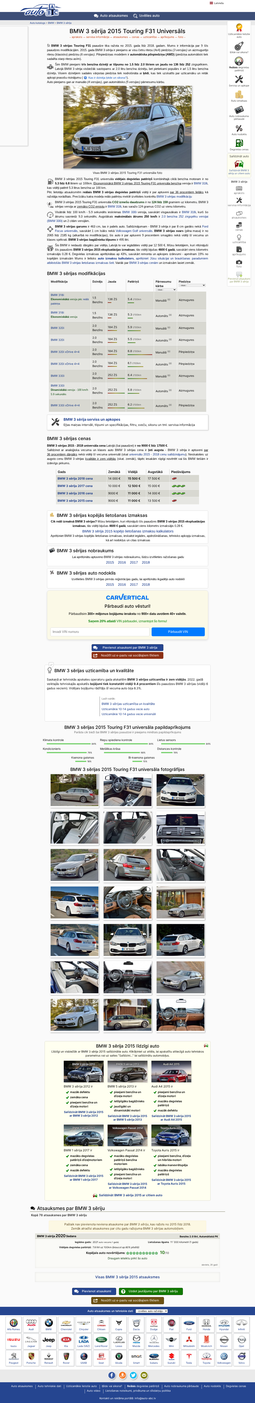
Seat (101, 1362)
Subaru (154, 1362)
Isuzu (14, 1346)
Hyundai (224, 1329)
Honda (206, 1329)
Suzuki (171, 1362)
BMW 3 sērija (64, 22)
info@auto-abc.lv (145, 1398)
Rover (66, 1362)
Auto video (93, 1390)
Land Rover (101, 1346)
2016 (122, 562)
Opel (241, 1346)
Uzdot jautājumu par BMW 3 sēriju (153, 1291)
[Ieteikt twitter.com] (133, 1375)
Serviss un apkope (239, 85)
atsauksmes (239, 217)
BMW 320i (57, 327)
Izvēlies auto (149, 16)
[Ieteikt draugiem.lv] (122, 1375)
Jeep (48, 1346)
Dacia (136, 1329)
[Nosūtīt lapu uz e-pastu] (143, 1375)
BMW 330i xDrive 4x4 (65, 405)
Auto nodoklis (239, 134)
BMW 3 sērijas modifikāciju (174, 196)
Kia (66, 1346)
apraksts (239, 192)
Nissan (224, 1346)
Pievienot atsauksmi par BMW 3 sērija (239, 280)
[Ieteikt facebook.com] (111, 1375)
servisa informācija (239, 205)
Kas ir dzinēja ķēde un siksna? (107, 77)
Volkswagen (224, 1362)
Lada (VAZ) (83, 1346)
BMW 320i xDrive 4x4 (65, 351)
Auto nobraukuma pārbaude (239, 117)
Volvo (241, 1362)
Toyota (206, 1362)
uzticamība (239, 241)
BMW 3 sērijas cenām (143, 262)
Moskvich (206, 1346)
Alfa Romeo (13, 1329)
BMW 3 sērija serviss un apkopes (92, 419)
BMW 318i (200, 183)
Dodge (154, 1329)
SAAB (83, 1362)
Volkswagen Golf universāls (134, 231)
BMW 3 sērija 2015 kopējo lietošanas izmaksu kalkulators (128, 531)
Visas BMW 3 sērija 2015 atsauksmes (127, 1277)
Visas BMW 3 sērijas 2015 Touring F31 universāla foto (127, 172)
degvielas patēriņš (239, 69)
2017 (134, 562)
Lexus (119, 1346)
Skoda (118, 1362)
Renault (48, 1362)
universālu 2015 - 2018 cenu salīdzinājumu (157, 454)
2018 (146, 562)
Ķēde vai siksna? (239, 52)
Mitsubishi (189, 1346)
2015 (110, 562)
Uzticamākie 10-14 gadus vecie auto (125, 709)
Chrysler (83, 1329)
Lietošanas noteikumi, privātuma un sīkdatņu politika (138, 1390)
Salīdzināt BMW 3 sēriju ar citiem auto (239, 172)
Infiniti (241, 1329)
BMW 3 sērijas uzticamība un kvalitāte (128, 704)
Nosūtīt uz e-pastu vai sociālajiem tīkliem (130, 655)
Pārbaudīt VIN (178, 631)
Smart (136, 1362)
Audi (31, 1329)
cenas (239, 229)
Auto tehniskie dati (49, 1386)
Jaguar (31, 1346)
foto (239, 266)
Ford (188, 1329)
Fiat (171, 1329)
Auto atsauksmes (114, 16)
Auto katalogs (37, 22)
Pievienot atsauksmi (96, 1291)
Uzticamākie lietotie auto (239, 35)
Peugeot (13, 1362)
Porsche (31, 1362)
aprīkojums (239, 254)
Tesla (189, 1362)
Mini (171, 1346)
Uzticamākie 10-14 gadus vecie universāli (129, 714)
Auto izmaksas (239, 100)
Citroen (101, 1329)
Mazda (136, 1346)
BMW (51, 22)
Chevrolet (66, 1329)
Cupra (118, 1329)
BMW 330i (129, 212)
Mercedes (153, 1346)
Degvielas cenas (239, 149)
